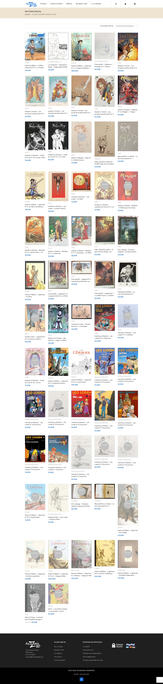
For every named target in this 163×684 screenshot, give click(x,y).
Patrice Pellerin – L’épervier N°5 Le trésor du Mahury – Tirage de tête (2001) (105, 573)
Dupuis (27, 62)
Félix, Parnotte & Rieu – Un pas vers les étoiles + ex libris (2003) (104, 252)
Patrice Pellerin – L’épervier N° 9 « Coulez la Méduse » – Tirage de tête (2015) (81, 68)
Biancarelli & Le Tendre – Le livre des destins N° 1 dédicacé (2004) (104, 506)
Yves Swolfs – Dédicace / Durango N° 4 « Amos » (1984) (103, 66)
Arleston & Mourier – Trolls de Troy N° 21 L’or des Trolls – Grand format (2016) (35, 157)
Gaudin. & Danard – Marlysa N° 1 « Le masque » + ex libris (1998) (81, 253)
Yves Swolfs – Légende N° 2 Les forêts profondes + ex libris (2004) (81, 281)
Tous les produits (59, 660)
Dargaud (97, 159)
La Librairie (97, 4)
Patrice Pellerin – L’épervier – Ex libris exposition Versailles (35, 576)
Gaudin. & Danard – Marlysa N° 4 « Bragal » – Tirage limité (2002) (127, 112)
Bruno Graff (75, 570)
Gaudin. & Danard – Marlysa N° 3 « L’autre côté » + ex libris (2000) (35, 252)
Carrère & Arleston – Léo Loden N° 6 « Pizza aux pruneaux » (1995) (104, 338)
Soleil (119, 63)
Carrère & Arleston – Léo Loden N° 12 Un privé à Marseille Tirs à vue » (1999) (81, 424)
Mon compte (58, 646)
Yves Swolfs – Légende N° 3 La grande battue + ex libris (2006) (58, 296)
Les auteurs (58, 657)
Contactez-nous (88, 650)
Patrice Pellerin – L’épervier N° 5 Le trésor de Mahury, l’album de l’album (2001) (35, 207)
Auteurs (97, 377)
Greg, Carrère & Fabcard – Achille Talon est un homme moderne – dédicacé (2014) (104, 164)
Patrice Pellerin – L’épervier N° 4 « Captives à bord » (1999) (58, 383)
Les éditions (58, 653)
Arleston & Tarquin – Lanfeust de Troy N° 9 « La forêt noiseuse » (104, 207)
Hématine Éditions (54, 62)
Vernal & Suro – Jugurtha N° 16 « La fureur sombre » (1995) (35, 339)
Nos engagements (89, 657)
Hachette (74, 501)
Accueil (27, 14)
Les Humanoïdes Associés (103, 61)
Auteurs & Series (56, 4)
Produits (43, 4)
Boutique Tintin (81, 4)
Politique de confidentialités (92, 653)
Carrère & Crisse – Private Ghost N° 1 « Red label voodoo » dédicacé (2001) (80, 326)
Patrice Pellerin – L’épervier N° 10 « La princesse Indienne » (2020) (35, 517)
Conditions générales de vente (93, 660)
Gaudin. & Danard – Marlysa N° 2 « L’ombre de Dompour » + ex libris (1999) (58, 253)
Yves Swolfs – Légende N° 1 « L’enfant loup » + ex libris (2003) (104, 295)
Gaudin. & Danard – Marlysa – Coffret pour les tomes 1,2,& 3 (127, 208)
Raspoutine (121, 570)
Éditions (69, 4)
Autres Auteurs (105, 377)
